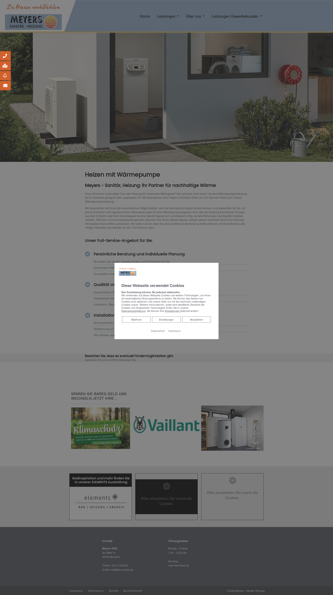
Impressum (174, 331)
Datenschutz (158, 331)
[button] (5, 56)
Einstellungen (166, 319)
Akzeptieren (196, 319)
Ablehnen (136, 319)
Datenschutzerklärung (133, 311)
